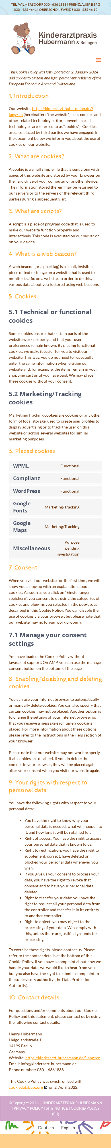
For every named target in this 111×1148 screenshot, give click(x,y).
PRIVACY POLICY (28, 1108)
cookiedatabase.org (26, 1087)
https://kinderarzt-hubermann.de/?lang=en (62, 1057)
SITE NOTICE (57, 1108)
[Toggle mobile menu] (99, 60)
